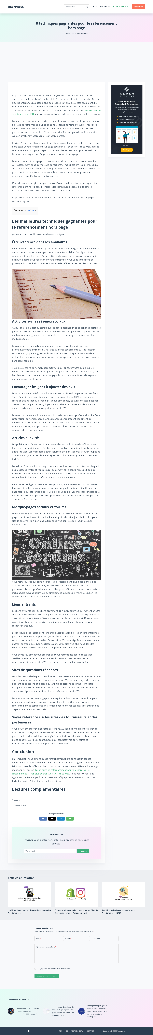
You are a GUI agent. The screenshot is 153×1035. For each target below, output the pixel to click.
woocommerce (19, 805)
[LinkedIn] (61, 819)
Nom (38, 938)
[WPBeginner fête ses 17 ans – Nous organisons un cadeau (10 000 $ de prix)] (11, 1011)
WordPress (105, 7)
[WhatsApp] (70, 819)
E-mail (68, 938)
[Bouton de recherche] (87, 7)
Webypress (16, 6)
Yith (95, 7)
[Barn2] (126, 119)
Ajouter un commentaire (46, 947)
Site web (97, 938)
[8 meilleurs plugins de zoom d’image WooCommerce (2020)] (123, 894)
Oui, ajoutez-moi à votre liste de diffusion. (53, 968)
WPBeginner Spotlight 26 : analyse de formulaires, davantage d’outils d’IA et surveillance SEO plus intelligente (97, 1011)
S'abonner (83, 851)
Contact (90, 1031)
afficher (31, 210)
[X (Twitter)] (52, 819)
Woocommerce (120, 7)
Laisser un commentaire (46, 976)
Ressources (138, 7)
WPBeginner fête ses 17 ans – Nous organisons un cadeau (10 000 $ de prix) (28, 1011)
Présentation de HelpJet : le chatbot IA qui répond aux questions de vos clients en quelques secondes (63, 1011)
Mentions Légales (77, 1031)
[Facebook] (43, 819)
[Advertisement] (76, 58)
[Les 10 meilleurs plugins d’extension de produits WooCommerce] (29, 894)
